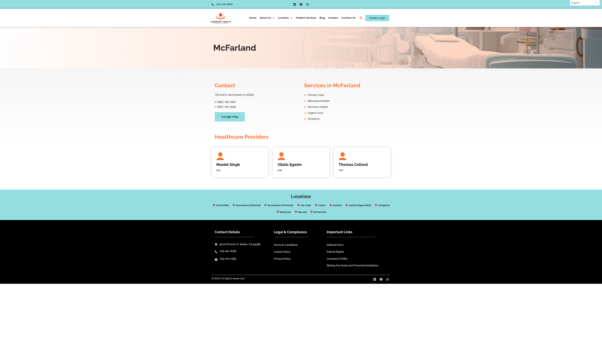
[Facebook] (301, 4)
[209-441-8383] (213, 4)
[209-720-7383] (216, 259)
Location (283, 17)
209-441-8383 (224, 4)
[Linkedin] (294, 4)
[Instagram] (307, 4)
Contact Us (348, 17)
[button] (361, 18)
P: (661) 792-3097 (225, 102)
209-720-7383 (228, 258)
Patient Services (306, 17)
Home (252, 17)
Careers (333, 17)
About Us (265, 17)
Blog (322, 17)
